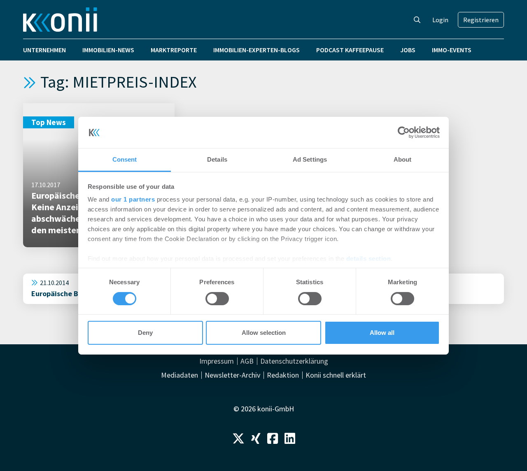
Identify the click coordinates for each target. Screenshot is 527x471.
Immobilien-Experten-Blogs (256, 50)
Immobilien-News (108, 50)
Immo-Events (451, 50)
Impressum (216, 361)
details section (368, 258)
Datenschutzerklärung (294, 361)
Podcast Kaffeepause (350, 50)
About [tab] (403, 159)
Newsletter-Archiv (232, 375)
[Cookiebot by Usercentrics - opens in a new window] (404, 132)
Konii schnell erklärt (335, 375)
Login (440, 20)
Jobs (407, 50)
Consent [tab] (124, 159)
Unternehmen (44, 50)
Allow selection (264, 332)
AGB (247, 361)
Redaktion (283, 375)
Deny (145, 332)
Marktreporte (174, 50)
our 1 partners (133, 199)
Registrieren (481, 20)
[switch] (217, 298)
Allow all (382, 332)
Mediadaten (179, 375)
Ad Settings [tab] (310, 159)
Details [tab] (217, 159)
